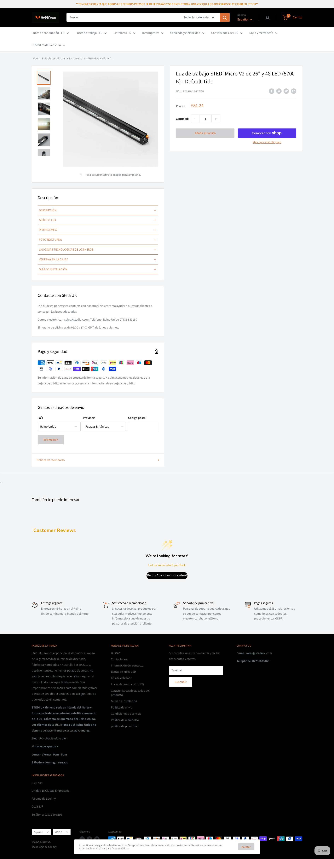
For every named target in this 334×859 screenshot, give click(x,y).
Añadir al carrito (205, 133)
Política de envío (121, 707)
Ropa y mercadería (261, 33)
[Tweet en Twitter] (286, 91)
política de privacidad (125, 726)
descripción (97, 210)
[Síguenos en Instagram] (89, 839)
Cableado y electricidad (185, 33)
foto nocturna (97, 239)
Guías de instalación (124, 701)
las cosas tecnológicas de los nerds (97, 249)
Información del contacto (127, 665)
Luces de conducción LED (48, 33)
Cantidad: (182, 119)
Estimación (50, 440)
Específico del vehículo (46, 45)
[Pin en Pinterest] (279, 91)
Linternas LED (122, 33)
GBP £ (58, 832)
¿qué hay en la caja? (97, 259)
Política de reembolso (51, 460)
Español (38, 832)
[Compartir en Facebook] (271, 91)
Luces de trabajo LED (89, 33)
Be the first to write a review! (167, 575)
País (40, 418)
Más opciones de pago (267, 142)
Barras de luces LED (123, 672)
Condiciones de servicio (126, 714)
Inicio (35, 58)
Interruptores (150, 33)
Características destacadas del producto (130, 693)
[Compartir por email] (293, 91)
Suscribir (181, 682)
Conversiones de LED (224, 33)
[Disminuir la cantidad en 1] (195, 119)
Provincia (89, 418)
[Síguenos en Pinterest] (97, 839)
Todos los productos (53, 58)
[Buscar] (225, 17)
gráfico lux (97, 220)
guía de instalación (97, 269)
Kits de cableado (121, 678)
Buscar (115, 653)
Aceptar (246, 847)
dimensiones (97, 230)
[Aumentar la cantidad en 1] (216, 119)
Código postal (137, 418)
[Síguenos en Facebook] (82, 839)
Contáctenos (119, 659)
